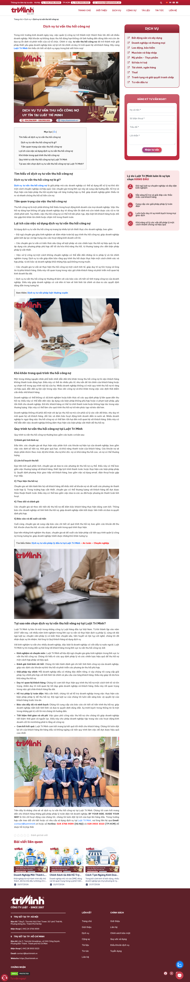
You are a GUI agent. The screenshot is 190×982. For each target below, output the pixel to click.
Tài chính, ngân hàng (144, 67)
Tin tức (159, 10)
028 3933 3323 (95, 823)
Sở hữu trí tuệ (139, 62)
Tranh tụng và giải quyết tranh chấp (153, 77)
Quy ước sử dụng (118, 939)
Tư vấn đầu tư (140, 82)
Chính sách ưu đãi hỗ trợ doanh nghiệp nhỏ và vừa (65, 874)
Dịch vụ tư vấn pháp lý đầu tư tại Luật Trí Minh (56, 543)
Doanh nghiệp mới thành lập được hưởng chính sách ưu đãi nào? (31, 874)
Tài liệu (146, 10)
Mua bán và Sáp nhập (144, 53)
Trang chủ (84, 10)
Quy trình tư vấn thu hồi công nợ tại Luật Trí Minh (43, 159)
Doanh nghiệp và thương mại (148, 43)
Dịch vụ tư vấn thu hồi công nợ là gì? (39, 142)
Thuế (135, 72)
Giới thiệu (101, 10)
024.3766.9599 (52, 3)
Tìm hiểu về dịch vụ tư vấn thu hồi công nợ (40, 137)
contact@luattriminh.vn (108, 3)
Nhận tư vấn (152, 149)
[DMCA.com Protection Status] (30, 974)
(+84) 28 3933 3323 (25, 948)
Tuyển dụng (116, 951)
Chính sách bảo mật (120, 933)
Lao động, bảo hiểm (143, 48)
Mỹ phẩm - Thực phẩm (145, 58)
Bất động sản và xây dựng (147, 38)
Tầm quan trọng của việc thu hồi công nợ (41, 146)
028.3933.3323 (82, 3)
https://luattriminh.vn (24, 958)
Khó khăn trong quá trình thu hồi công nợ (39, 155)
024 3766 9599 (65, 823)
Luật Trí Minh (84, 820)
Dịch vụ (116, 10)
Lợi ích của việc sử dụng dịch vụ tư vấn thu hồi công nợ (46, 151)
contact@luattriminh (24, 823)
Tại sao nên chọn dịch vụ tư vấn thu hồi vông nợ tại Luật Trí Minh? (51, 164)
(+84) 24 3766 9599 (25, 929)
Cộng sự (131, 10)
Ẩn (54, 132)
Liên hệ (173, 10)
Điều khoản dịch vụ (119, 945)
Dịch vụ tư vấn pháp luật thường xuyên (48, 292)
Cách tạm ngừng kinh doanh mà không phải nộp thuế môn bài (102, 874)
